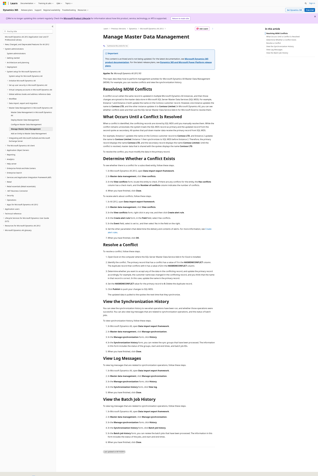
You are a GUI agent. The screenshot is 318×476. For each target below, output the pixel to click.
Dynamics (133, 28)
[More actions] (213, 29)
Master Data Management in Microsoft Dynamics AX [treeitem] (31, 114)
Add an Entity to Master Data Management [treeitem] (29, 133)
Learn (106, 28)
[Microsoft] (4, 3)
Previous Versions (118, 28)
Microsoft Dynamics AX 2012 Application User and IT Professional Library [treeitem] (27, 38)
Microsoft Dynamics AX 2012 (152, 28)
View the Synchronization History (280, 46)
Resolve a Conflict (273, 43)
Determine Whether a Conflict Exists (281, 40)
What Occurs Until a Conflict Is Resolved (283, 36)
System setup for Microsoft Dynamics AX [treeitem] (25, 76)
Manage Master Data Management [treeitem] (26, 129)
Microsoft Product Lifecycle (77, 18)
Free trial (310, 10)
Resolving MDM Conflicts (277, 33)
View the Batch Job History (277, 53)
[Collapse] (52, 27)
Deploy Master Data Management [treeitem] (25, 120)
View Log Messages (274, 49)
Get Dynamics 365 (294, 10)
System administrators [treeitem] (16, 53)
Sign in (312, 3)
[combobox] (28, 31)
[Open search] (305, 3)
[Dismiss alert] (315, 16)
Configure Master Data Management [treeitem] (26, 124)
